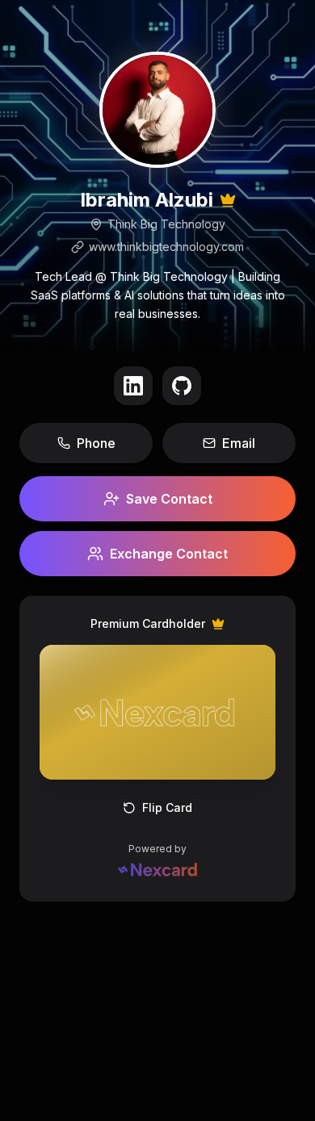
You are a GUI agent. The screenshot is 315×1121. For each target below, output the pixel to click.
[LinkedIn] (133, 385)
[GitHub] (181, 385)
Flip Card (167, 807)
